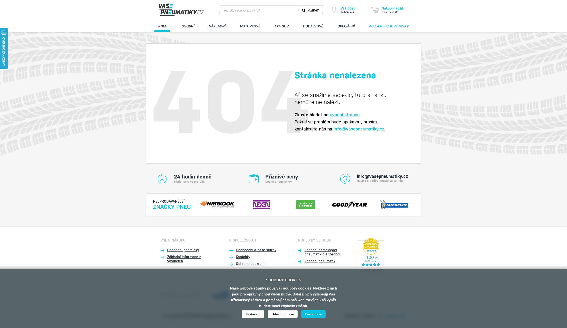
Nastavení (252, 314)
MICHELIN (394, 204)
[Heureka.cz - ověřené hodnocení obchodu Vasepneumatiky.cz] (371, 255)
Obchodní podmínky (183, 250)
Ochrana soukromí (250, 264)
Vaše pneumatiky (182, 9)
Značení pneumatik (320, 261)
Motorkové (250, 26)
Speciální (346, 26)
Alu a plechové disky (389, 26)
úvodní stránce (345, 114)
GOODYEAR (350, 204)
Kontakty (243, 257)
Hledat (313, 10)
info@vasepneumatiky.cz (359, 129)
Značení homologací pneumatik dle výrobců (323, 252)
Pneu (163, 26)
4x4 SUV (281, 26)
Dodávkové (313, 26)
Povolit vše (313, 314)
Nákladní (217, 26)
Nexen (261, 204)
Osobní (187, 26)
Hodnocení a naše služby (256, 250)
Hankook (217, 204)
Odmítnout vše (283, 314)
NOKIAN (306, 204)
